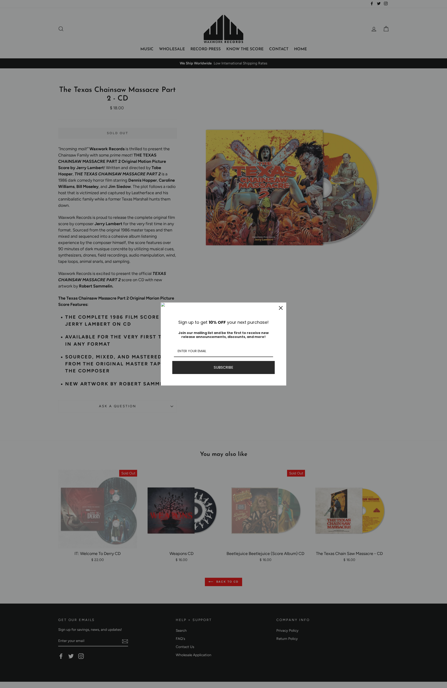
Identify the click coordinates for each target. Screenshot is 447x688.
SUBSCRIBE (223, 367)
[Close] (280, 308)
